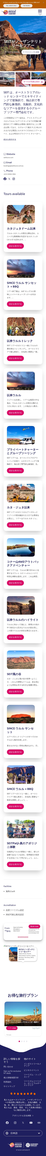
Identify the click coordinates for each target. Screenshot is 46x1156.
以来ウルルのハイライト (23, 619)
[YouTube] (31, 1122)
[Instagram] (15, 1122)
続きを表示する (10, 139)
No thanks (26, 5)
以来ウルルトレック (20, 341)
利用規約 (7, 1082)
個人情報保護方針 (11, 1077)
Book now (34, 926)
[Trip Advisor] (39, 1122)
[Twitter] (23, 1122)
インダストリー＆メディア (32, 1065)
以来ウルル (14, 395)
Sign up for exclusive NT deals (12, 1072)
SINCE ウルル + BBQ (20, 789)
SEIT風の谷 (14, 674)
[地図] (9, 12)
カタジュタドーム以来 (21, 228)
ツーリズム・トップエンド (32, 1075)
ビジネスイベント (31, 1070)
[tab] (19, 1041)
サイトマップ (9, 1086)
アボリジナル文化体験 (22, 1115)
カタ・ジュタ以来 (18, 507)
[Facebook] (7, 1122)
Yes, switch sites (11, 5)
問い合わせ (8, 1067)
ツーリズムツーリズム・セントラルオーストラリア (32, 1083)
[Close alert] (43, 2)
